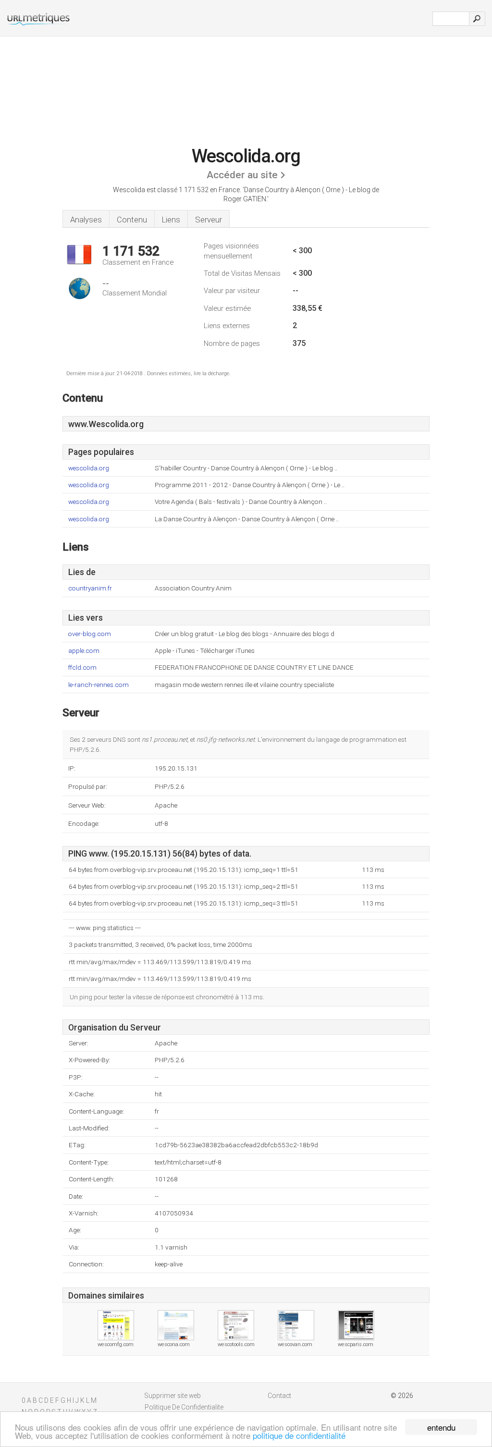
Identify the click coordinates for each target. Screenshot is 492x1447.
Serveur (208, 219)
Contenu (132, 219)
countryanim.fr (90, 588)
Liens (171, 219)
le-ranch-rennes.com (98, 684)
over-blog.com (89, 634)
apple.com (83, 650)
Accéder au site (242, 175)
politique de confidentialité (299, 1435)
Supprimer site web (173, 1395)
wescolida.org (88, 468)
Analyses (86, 219)
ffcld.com (82, 667)
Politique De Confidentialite (184, 1407)
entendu (441, 1427)
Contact (279, 1395)
